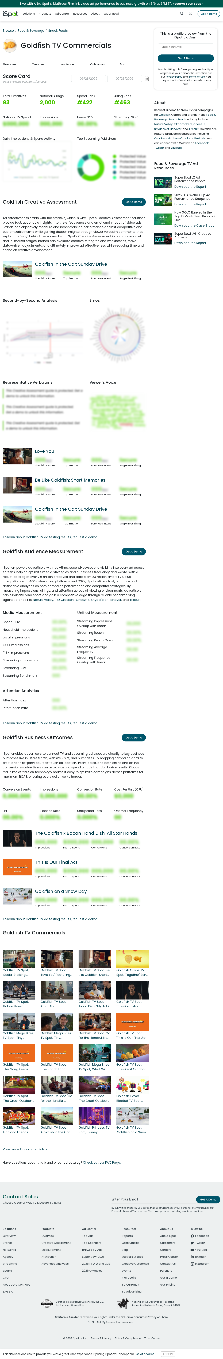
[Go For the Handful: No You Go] (95, 1022)
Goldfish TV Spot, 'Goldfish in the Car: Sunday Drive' (55, 1130)
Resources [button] (80, 14)
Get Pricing (167, 1285)
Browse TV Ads (92, 1250)
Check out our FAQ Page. (102, 1162)
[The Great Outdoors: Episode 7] (19, 1085)
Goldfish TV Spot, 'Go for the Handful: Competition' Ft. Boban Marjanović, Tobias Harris (56, 1098)
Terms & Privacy (101, 1338)
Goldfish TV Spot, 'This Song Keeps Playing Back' (16, 1067)
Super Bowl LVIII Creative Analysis (192, 235)
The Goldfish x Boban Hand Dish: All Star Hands (86, 833)
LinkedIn (200, 1257)
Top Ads (87, 1236)
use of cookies (144, 1354)
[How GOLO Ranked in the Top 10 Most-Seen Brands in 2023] (163, 219)
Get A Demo (209, 14)
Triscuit (135, 600)
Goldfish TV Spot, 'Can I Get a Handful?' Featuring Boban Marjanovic (55, 1004)
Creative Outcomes (135, 1264)
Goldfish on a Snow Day (61, 891)
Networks (9, 1250)
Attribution (48, 1257)
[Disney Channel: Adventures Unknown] (95, 1116)
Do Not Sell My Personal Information (110, 1322)
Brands (7, 1243)
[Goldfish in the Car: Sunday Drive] (17, 269)
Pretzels (199, 138)
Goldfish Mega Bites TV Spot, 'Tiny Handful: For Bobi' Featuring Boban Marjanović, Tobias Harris (18, 1035)
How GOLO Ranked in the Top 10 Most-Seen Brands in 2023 (195, 216)
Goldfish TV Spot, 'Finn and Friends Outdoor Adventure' (18, 1130)
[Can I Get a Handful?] (57, 990)
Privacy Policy (174, 76)
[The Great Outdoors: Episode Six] (95, 1085)
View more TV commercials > (25, 1149)
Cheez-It (82, 600)
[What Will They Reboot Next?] (95, 1053)
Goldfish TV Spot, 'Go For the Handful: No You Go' (94, 1035)
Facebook (202, 143)
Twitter (159, 148)
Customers (167, 1243)
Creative (38, 64)
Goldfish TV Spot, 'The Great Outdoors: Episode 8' (132, 1067)
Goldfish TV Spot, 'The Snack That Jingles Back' (53, 1067)
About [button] (95, 14)
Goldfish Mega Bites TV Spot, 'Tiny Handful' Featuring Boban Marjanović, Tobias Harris (56, 1035)
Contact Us (168, 1264)
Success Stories (132, 1257)
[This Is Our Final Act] (17, 867)
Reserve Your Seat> (187, 4)
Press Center (169, 1257)
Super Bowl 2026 (93, 1257)
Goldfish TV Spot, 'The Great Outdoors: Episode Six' (94, 1098)
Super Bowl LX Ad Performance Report (189, 179)
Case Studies (130, 1243)
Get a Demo (134, 202)
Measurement (51, 1250)
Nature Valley (43, 600)
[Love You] (17, 456)
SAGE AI (8, 1292)
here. (165, 1317)
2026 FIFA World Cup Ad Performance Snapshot (192, 197)
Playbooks (129, 1278)
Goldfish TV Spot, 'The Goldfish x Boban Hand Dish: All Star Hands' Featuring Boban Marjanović (131, 1004)
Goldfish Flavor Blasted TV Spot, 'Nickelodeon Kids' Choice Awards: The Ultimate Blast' (131, 1098)
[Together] (132, 959)
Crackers (160, 138)
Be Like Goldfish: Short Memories (70, 480)
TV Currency (130, 1285)
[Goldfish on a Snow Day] (17, 896)
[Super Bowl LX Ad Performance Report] (163, 182)
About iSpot (168, 1236)
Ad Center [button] (62, 14)
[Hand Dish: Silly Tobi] (95, 990)
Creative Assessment (56, 1243)
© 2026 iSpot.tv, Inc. (75, 1338)
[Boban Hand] (19, 990)
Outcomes (97, 64)
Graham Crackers (180, 138)
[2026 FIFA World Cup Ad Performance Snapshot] (163, 200)
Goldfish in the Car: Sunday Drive (71, 264)
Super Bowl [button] (111, 14)
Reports (127, 1236)
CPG (6, 1278)
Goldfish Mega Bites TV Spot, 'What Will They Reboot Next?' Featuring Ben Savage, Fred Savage (94, 1067)
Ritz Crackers (65, 600)
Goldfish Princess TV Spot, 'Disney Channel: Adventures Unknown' (94, 1130)
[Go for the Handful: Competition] (57, 1085)
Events (126, 1271)
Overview (10, 64)
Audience (67, 64)
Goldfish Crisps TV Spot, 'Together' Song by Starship (132, 972)
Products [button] (45, 14)
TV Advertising (131, 1292)
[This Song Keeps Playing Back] (19, 1053)
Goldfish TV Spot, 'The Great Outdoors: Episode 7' (18, 1098)
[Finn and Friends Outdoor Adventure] (19, 1116)
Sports (7, 1271)
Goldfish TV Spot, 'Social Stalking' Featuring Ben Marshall (16, 972)
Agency (8, 1257)
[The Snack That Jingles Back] (57, 1053)
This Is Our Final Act (56, 862)
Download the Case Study (194, 225)
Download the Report (190, 187)
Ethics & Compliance (128, 1338)
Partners (166, 1271)
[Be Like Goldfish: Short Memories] (17, 485)
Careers (165, 1250)
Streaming (10, 1264)
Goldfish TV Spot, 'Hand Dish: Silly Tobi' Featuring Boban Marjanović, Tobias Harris (94, 1004)
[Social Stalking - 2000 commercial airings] (19, 959)
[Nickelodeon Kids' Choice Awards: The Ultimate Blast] (132, 1085)
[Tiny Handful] (57, 1022)
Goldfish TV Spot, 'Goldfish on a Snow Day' (131, 1130)
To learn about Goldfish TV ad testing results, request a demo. (50, 537)
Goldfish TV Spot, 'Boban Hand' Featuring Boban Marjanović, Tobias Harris (17, 1004)
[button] (110, 78)
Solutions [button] (29, 14)
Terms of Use (197, 76)
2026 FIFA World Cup (96, 1264)
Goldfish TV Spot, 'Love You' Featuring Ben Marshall (55, 972)
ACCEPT (168, 1354)
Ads (122, 64)
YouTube (177, 148)
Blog (125, 1250)
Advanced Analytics (55, 1264)
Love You (44, 451)
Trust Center (152, 1338)
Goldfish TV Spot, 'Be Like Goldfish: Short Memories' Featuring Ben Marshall (94, 972)
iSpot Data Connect (16, 1285)
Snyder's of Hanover (106, 600)
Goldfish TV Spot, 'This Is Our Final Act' (131, 1035)
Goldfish (164, 115)
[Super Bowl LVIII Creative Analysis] (163, 238)
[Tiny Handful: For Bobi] (19, 1022)
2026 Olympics (92, 1271)
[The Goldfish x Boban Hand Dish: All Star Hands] (17, 838)
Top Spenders (91, 1243)
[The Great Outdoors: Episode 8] (132, 1053)
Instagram (202, 1264)
